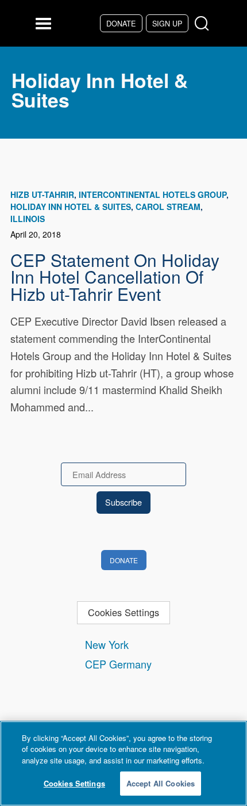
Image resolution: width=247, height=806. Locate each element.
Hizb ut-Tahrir (42, 194)
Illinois (27, 218)
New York (107, 644)
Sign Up (167, 23)
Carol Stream (168, 206)
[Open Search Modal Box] (204, 24)
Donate (121, 23)
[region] (123, 763)
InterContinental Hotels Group (152, 194)
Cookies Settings (123, 612)
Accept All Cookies (160, 783)
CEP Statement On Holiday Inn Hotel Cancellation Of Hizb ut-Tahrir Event (114, 276)
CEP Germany (118, 663)
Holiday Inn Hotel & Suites (70, 206)
